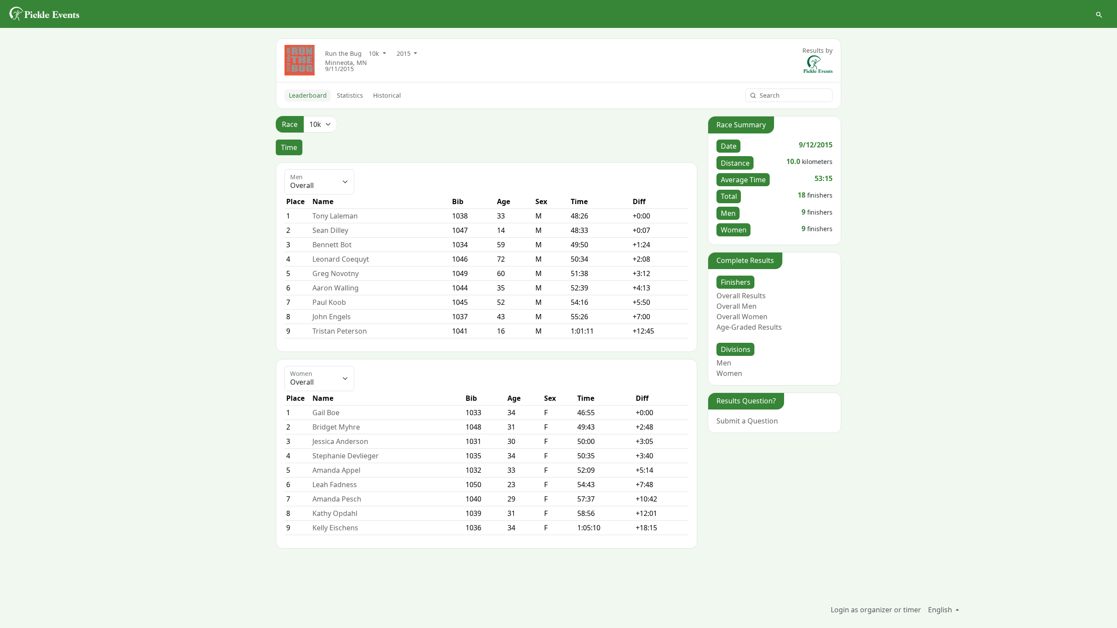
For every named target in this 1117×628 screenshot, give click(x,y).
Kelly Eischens (335, 527)
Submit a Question (747, 421)
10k (375, 53)
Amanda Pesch (336, 499)
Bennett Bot (332, 244)
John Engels (331, 316)
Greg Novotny (335, 273)
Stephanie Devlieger (345, 456)
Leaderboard (308, 95)
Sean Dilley (330, 230)
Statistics (350, 95)
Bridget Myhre (336, 427)
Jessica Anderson (340, 441)
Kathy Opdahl (334, 513)
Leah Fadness (334, 484)
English (941, 609)
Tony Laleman (335, 216)
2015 (404, 53)
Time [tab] (289, 147)
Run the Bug (343, 53)
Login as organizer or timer (876, 609)
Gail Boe (325, 412)
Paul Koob (329, 302)
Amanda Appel (336, 470)
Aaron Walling (335, 288)
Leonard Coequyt (340, 259)
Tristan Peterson (339, 331)
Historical (387, 95)
